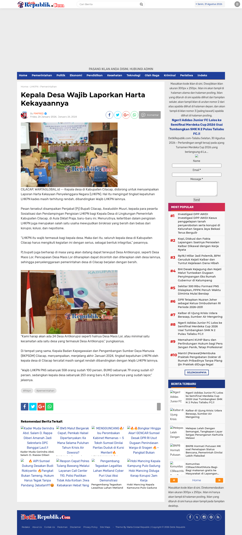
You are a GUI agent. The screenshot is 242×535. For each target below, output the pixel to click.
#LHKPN (27, 390)
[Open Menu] (237, 4)
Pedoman (62, 527)
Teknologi (133, 75)
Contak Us (49, 527)
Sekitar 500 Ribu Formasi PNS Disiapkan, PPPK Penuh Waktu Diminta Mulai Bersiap (199, 290)
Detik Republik (177, 527)
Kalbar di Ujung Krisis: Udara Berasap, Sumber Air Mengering (200, 315)
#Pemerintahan (45, 390)
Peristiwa (186, 75)
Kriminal (170, 75)
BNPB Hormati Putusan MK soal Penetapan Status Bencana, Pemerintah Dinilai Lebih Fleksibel (204, 451)
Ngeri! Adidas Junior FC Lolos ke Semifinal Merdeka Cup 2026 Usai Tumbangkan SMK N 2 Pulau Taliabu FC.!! (200, 328)
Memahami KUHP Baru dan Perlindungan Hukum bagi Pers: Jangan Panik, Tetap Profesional (200, 343)
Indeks (202, 75)
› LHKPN (33, 86)
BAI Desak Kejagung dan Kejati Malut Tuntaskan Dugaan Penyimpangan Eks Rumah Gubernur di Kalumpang (199, 275)
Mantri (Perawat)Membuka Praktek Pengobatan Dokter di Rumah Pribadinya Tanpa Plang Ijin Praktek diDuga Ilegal (200, 359)
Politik (61, 75)
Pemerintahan (42, 75)
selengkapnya (196, 372)
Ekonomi (76, 75)
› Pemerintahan (48, 86)
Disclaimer (75, 527)
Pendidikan (95, 75)
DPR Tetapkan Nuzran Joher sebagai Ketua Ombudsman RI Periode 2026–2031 (199, 303)
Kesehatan (114, 75)
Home (23, 75)
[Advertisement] (121, 38)
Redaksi (26, 527)
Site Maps (105, 527)
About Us (37, 527)
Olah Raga (152, 75)
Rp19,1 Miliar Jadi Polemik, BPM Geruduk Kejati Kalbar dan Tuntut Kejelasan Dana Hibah (199, 259)
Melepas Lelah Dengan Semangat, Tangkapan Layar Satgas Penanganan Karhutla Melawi (204, 433)
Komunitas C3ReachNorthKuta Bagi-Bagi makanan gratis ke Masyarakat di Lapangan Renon (202, 468)
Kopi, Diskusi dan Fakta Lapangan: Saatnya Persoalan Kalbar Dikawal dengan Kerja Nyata (198, 244)
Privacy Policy (90, 527)
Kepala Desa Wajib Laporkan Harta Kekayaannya (83, 99)
